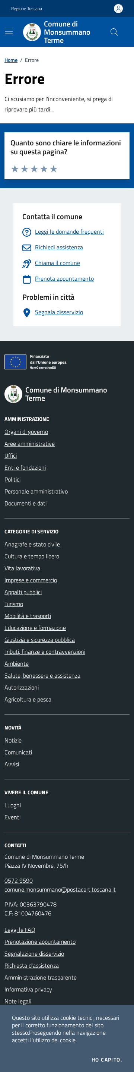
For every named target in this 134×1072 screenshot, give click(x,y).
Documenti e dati (25, 503)
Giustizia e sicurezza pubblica (39, 639)
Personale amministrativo (36, 491)
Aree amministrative (29, 443)
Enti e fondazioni (25, 467)
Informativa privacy (28, 989)
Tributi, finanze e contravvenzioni (44, 651)
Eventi (12, 817)
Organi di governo (26, 431)
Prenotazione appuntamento (40, 941)
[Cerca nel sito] (114, 32)
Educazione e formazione (35, 627)
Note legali (17, 1001)
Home (10, 60)
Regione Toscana (26, 8)
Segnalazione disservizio (34, 953)
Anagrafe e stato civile (32, 544)
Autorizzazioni (21, 687)
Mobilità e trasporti (27, 615)
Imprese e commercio (30, 580)
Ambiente (16, 663)
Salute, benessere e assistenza (42, 675)
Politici (12, 479)
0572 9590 (18, 880)
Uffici (10, 455)
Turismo (13, 603)
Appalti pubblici (23, 591)
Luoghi (12, 805)
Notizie (13, 740)
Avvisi (11, 764)
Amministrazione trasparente (40, 977)
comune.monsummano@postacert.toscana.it (60, 889)
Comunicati (18, 752)
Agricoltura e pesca (27, 699)
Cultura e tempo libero (31, 556)
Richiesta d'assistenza (31, 965)
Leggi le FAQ (19, 929)
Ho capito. (107, 1059)
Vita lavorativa (22, 568)
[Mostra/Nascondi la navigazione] (8, 31)
